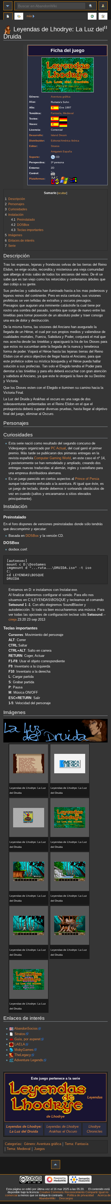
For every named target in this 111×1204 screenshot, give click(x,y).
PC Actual (58, 448)
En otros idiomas (92, 17)
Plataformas (36, 178)
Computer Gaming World (52, 458)
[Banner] (55, 730)
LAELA (19, 1044)
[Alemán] (63, 118)
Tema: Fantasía (76, 1144)
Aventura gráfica (60, 96)
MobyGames (24, 1050)
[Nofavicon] (11, 1034)
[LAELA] (11, 1044)
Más (29, 16)
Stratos (55, 146)
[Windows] (64, 180)
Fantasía (56, 113)
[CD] (53, 156)
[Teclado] (53, 173)
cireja (13, 619)
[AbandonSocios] (11, 1028)
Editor (33, 146)
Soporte (34, 156)
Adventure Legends (28, 1060)
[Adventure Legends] (11, 1060)
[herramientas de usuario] (103, 5)
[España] (55, 107)
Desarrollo (35, 135)
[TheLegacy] (11, 1055)
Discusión (18, 17)
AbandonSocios (26, 1028)
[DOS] (55, 180)
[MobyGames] (11, 1050)
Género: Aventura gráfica (42, 1144)
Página (8, 17)
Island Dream (59, 135)
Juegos (39, 1149)
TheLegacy (22, 1055)
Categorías (13, 1144)
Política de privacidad (80, 1195)
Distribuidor (36, 140)
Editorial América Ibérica (65, 140)
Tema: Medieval (18, 1149)
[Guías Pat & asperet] (11, 1039)
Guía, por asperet (27, 1039)
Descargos (66, 1198)
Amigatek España (61, 151)
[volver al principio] (55, 1164)
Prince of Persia (87, 479)
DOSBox (32, 536)
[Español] (55, 118)
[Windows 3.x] (73, 180)
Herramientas (103, 17)
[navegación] (7, 5)
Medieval (68, 113)
